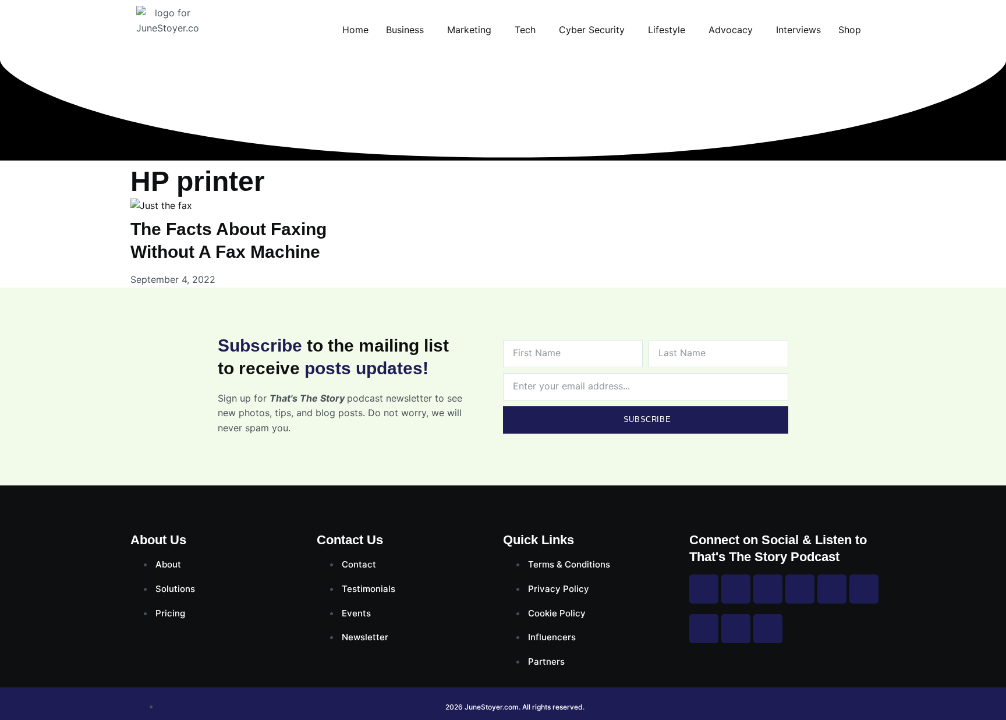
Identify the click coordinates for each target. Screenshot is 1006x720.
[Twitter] (767, 589)
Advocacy (731, 30)
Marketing (469, 30)
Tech (525, 30)
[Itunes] (735, 628)
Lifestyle (666, 30)
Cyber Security (592, 30)
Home (355, 30)
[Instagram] (735, 589)
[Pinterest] (831, 589)
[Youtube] (799, 589)
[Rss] (703, 628)
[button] (407, 29)
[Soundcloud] (767, 628)
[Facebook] (703, 589)
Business (405, 30)
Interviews (798, 30)
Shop (849, 30)
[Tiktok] (864, 589)
